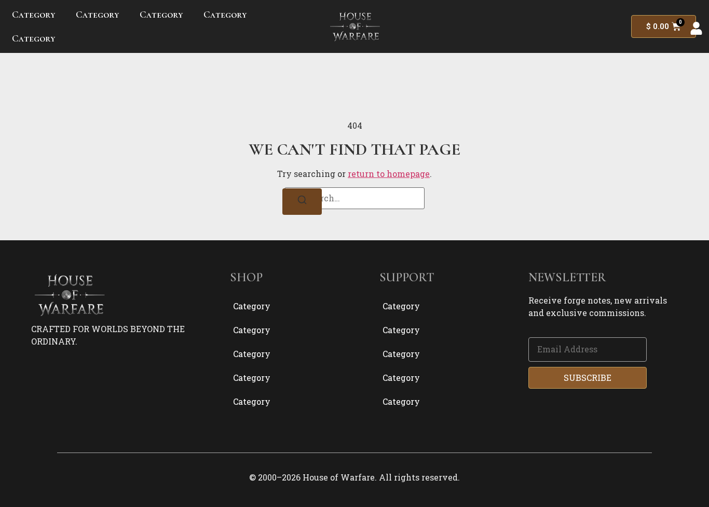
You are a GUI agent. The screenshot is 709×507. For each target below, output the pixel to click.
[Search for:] (354, 198)
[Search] (302, 201)
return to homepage (389, 173)
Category (33, 14)
